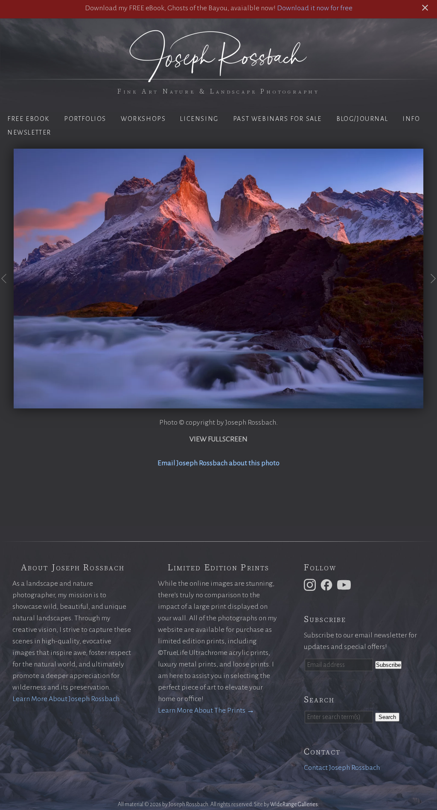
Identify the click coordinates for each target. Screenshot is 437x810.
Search (387, 717)
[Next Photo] (430, 289)
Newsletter (29, 132)
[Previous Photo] (7, 289)
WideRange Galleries (294, 804)
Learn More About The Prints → (206, 710)
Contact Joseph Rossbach (342, 768)
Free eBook (28, 118)
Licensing (199, 118)
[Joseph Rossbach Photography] (218, 77)
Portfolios (85, 118)
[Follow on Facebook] (328, 584)
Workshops (143, 118)
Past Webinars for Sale (277, 118)
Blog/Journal (362, 118)
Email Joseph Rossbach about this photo (218, 463)
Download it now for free (315, 8)
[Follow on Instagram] (311, 584)
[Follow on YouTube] (345, 584)
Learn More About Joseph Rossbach (65, 699)
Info (411, 118)
